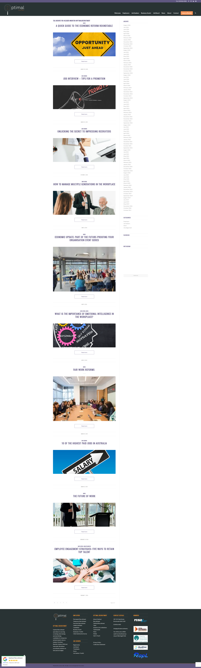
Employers (84, 181)
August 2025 (127, 50)
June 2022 (126, 129)
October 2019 (127, 193)
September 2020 (128, 170)
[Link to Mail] (196, 1)
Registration (76, 645)
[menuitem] (117, 8)
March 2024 (127, 85)
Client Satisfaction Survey (80, 633)
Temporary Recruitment (79, 621)
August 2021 (127, 150)
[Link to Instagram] (191, 1)
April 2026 (126, 33)
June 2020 (126, 177)
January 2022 (127, 139)
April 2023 (126, 108)
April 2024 (126, 83)
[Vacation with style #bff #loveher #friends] (136, 253)
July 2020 (126, 175)
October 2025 (127, 46)
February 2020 (127, 185)
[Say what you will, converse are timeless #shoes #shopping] (136, 270)
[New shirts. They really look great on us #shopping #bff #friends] (127, 253)
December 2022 (128, 116)
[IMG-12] (84, 398)
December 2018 (128, 206)
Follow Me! (135, 275)
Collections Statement (99, 644)
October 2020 (127, 168)
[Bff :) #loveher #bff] (127, 262)
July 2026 (126, 27)
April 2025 (126, 58)
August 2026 (127, 25)
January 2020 (127, 187)
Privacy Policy (97, 642)
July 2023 (126, 102)
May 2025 (126, 56)
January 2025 (127, 64)
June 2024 (126, 79)
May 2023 (126, 106)
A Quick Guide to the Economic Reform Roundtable (84, 25)
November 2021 (128, 143)
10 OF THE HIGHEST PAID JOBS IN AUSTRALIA (84, 443)
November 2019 (128, 191)
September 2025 (128, 48)
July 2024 (126, 77)
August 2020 (127, 172)
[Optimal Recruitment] (14, 10)
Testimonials (96, 629)
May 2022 (126, 131)
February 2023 (127, 112)
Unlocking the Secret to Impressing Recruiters (84, 131)
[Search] (195, 13)
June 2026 (126, 29)
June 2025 (126, 54)
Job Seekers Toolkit (78, 653)
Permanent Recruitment (79, 619)
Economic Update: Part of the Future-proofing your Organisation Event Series (84, 238)
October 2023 (127, 96)
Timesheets (76, 649)
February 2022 (127, 137)
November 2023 (128, 94)
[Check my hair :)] (144, 270)
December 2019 (128, 189)
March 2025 (127, 60)
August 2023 (127, 100)
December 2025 (128, 42)
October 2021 (127, 145)
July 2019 (126, 199)
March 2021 (127, 160)
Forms (75, 651)
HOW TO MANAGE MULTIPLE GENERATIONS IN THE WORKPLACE (84, 184)
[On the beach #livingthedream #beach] (136, 262)
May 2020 (126, 179)
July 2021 (126, 152)
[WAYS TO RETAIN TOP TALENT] (84, 571)
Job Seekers (84, 76)
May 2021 (126, 156)
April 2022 (126, 133)
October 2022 (127, 121)
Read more (84, 61)
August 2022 (127, 125)
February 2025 (127, 62)
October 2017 (127, 210)
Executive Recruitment (79, 623)
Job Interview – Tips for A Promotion (84, 78)
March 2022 (127, 135)
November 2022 (128, 118)
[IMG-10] (84, 269)
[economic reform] (84, 44)
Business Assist (77, 629)
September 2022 (128, 123)
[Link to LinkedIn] (193, 1)
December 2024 (128, 66)
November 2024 (128, 69)
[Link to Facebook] (189, 1)
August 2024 (127, 75)
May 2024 (126, 81)
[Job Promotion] (84, 97)
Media (95, 633)
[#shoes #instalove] (127, 270)
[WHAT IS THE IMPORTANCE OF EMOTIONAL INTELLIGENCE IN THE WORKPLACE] (84, 335)
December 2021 (128, 141)
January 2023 (127, 114)
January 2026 (127, 39)
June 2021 (126, 154)
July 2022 (126, 127)
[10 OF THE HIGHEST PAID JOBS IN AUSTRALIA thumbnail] (84, 462)
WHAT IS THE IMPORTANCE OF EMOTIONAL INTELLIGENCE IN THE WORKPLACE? (84, 315)
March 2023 (127, 110)
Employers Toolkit (78, 631)
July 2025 (126, 52)
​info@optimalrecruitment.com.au (122, 628)
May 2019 (126, 204)
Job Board (76, 647)
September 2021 (128, 148)
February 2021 (127, 162)
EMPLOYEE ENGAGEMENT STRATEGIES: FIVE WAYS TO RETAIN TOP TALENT (84, 550)
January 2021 (127, 164)
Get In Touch (96, 636)
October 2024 (127, 71)
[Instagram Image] (144, 253)
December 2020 (128, 166)
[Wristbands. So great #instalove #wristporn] (144, 262)
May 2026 (126, 31)
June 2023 (126, 104)
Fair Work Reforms (84, 369)
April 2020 (126, 181)
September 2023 (128, 98)
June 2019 (126, 202)
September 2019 (128, 195)
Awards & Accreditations (100, 627)
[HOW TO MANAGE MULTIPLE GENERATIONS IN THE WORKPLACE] (84, 203)
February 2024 (127, 87)
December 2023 (128, 91)
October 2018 (127, 208)
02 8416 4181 (182, 1)
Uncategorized (87, 546)
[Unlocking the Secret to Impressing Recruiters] (84, 150)
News (84, 23)
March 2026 (127, 35)
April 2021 (126, 158)
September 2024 (128, 73)
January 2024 (127, 89)
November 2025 (128, 44)
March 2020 (127, 183)
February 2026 (127, 37)
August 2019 (127, 197)
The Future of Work (84, 496)
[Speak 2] (84, 515)
